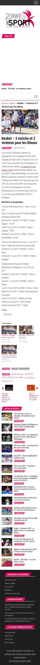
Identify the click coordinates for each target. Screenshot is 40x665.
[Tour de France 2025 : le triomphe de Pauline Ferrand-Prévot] (7, 417)
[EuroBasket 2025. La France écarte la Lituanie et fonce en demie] (7, 490)
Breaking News (24, 368)
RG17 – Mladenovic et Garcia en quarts (33, 396)
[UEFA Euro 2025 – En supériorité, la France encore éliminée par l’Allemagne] (7, 438)
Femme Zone (9, 639)
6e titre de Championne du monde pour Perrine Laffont (24, 540)
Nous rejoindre (9, 587)
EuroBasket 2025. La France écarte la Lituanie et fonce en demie (25, 489)
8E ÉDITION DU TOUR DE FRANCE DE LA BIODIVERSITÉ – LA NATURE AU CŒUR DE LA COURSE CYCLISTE (20, 607)
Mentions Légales (10, 583)
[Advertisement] (20, 60)
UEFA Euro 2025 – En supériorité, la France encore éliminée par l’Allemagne (26, 437)
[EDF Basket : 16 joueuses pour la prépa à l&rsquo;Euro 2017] (9, 349)
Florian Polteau (19, 148)
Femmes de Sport (10, 632)
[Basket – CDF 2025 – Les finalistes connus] (7, 562)
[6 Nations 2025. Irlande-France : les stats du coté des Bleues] (7, 511)
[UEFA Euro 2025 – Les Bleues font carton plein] (7, 469)
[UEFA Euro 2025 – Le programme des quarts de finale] (7, 448)
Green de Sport (16, 599)
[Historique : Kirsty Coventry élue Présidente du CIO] (7, 521)
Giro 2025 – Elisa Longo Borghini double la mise (25, 457)
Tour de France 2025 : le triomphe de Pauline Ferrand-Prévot (24, 416)
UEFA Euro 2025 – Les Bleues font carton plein (24, 467)
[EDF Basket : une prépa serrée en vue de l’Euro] (9, 329)
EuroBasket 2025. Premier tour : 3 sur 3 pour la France (25, 499)
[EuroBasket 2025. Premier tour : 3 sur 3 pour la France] (7, 501)
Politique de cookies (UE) (12, 593)
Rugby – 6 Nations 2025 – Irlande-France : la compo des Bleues (24, 530)
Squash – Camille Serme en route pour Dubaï (6, 397)
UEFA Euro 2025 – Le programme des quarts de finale (26, 446)
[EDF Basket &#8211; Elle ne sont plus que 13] (26, 329)
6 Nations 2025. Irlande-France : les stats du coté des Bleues (25, 509)
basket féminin (17, 374)
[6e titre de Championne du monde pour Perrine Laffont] (7, 542)
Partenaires (8, 590)
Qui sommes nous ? (11, 580)
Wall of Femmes (9, 642)
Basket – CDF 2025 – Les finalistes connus (16, 89)
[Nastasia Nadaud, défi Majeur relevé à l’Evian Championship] (7, 427)
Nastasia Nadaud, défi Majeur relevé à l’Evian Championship (26, 425)
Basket (12, 103)
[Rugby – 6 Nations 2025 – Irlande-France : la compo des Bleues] (7, 531)
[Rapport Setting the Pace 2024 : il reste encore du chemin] (7, 552)
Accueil (5, 103)
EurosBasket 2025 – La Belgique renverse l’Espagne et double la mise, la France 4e (26, 478)
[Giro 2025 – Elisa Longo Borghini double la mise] (7, 459)
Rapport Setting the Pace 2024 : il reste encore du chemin (25, 550)
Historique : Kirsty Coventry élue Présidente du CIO (26, 519)
